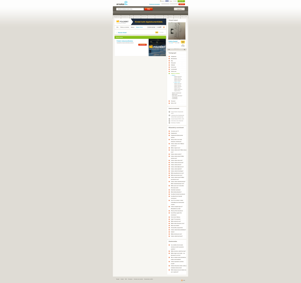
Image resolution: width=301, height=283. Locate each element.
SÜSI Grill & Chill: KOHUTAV (176, 120)
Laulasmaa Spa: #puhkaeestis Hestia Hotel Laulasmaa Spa (176, 116)
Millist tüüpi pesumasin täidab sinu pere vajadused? (178, 271)
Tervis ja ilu (151, 17)
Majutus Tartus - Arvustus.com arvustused (123, 3)
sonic (172, 42)
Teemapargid (174, 97)
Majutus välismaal (177, 86)
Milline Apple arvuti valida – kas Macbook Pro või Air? (178, 254)
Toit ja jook (137, 17)
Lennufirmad (174, 98)
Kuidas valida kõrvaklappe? (177, 171)
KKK (126, 279)
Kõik (117, 27)
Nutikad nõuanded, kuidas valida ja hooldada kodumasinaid (178, 266)
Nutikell (172, 231)
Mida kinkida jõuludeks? (176, 192)
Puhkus (171, 17)
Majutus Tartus (139, 27)
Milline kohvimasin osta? (176, 234)
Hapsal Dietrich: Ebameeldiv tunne (176, 112)
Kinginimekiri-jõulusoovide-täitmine (177, 136)
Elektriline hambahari (175, 189)
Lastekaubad (159, 17)
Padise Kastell (173, 41)
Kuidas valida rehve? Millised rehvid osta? (177, 144)
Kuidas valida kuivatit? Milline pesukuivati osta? (177, 178)
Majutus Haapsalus (178, 76)
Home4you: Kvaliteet (174, 122)
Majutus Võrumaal (177, 83)
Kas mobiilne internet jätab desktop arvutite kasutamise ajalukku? (177, 247)
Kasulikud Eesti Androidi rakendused (176, 197)
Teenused (177, 17)
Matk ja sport (174, 94)
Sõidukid (144, 17)
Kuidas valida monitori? (176, 154)
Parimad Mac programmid (177, 227)
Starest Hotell (122, 32)
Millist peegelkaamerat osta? (177, 173)
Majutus (132, 27)
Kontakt (122, 279)
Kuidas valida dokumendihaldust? (178, 229)
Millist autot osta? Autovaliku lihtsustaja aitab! (177, 186)
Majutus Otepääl (177, 80)
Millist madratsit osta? (176, 221)
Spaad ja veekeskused (176, 92)
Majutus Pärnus (177, 87)
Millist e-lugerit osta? (175, 147)
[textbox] (130, 9)
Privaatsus (130, 279)
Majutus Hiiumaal (177, 85)
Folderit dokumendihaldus (125, 41)
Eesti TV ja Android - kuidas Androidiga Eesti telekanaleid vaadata (177, 202)
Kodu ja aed (173, 71)
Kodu (165, 17)
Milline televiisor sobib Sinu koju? (178, 251)
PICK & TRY (184, 17)
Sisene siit (178, 1)
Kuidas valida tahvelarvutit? (177, 162)
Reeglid (117, 279)
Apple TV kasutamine (175, 219)
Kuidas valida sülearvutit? (177, 160)
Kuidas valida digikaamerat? (177, 166)
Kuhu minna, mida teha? (177, 95)
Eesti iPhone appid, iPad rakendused (176, 214)
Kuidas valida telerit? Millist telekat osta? (178, 151)
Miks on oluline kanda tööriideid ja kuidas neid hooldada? (178, 258)
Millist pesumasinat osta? (176, 175)
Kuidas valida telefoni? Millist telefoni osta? (177, 157)
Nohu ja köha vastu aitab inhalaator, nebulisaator (176, 140)
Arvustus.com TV (175, 131)
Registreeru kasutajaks (154, 4)
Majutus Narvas (177, 90)
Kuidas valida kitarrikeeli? (177, 236)
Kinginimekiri (174, 133)
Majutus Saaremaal (178, 79)
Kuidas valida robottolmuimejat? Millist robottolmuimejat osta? (178, 182)
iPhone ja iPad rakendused (177, 210)
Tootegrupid (172, 53)
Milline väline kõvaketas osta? (177, 223)
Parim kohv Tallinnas (175, 217)
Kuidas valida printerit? (176, 164)
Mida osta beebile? (175, 225)
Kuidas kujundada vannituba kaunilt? (177, 262)
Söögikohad (117, 17)
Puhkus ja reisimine (124, 27)
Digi (132, 17)
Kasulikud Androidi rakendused (178, 194)
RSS (163, 27)
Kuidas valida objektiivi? (176, 169)
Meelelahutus (125, 17)
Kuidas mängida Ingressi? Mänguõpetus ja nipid (177, 207)
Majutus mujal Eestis (178, 89)
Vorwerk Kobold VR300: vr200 (176, 118)
